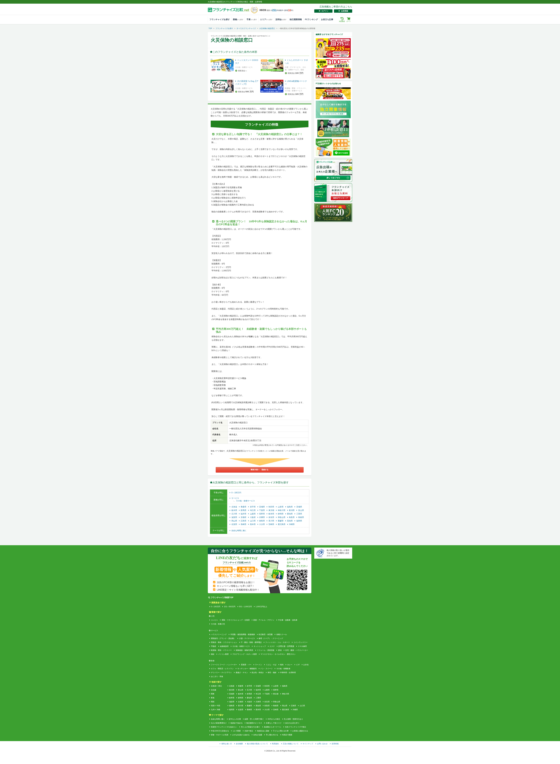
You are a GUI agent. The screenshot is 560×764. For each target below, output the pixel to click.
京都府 (244, 517)
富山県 (301, 510)
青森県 (244, 507)
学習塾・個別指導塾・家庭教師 (242, 634)
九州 (212, 710)
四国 (212, 706)
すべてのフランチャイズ (246, 28)
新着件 (289, 10)
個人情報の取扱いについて (257, 744)
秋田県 (271, 507)
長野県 (262, 514)
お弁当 (306, 665)
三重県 (299, 514)
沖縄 (218, 710)
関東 (212, 694)
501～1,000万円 (245, 607)
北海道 (234, 507)
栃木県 (234, 510)
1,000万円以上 (261, 607)
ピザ (298, 665)
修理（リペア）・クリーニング (271, 638)
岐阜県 (271, 514)
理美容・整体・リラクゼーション (224, 642)
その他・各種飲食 (283, 669)
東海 (212, 698)
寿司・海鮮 (272, 673)
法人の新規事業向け (219, 723)
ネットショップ (260, 646)
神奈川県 (282, 510)
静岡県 (281, 514)
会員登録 (344, 11)
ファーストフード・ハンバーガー (224, 665)
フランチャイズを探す (219, 19)
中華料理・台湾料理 (288, 673)
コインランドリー (300, 642)
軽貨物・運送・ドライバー (221, 650)
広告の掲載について (291, 744)
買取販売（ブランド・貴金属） (223, 638)
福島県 (290, 507)
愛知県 (290, 514)
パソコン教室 (223, 654)
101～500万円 (229, 607)
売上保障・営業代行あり (293, 719)
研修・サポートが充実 (219, 735)
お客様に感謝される (300, 731)
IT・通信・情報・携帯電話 (251, 642)
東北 (220, 686)
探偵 (279, 650)
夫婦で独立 (248, 731)
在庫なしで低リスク (273, 723)
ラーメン (258, 665)
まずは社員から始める (241, 735)
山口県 (253, 521)
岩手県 (253, 507)
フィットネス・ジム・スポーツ (277, 642)
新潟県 (292, 510)
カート (348, 21)
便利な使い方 (226, 744)
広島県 (244, 521)
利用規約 (275, 744)
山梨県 (253, 514)
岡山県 (234, 521)
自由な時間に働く (239, 530)
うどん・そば (271, 665)
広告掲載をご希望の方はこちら (336, 6)
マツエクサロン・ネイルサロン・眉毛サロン (278, 654)
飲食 (213, 661)
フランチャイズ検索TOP (222, 597)
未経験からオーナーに (272, 727)
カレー (289, 665)
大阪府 (253, 517)
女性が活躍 (257, 735)
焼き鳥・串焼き (258, 673)
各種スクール (281, 634)
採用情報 (335, 744)
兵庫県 (262, 517)
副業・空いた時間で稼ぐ (254, 719)
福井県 (244, 514)
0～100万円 (236, 493)
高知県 (290, 521)
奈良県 (271, 517)
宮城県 (262, 507)
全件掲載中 (277, 10)
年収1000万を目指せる (220, 731)
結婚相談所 (224, 646)
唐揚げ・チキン (242, 673)
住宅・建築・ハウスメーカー (296, 650)
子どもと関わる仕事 (281, 731)
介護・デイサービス (247, 638)
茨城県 (299, 507)
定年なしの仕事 (235, 719)
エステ (272, 646)
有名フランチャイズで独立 (295, 727)
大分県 (262, 524)
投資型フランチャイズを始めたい (224, 727)
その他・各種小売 (218, 624)
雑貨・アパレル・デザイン (263, 620)
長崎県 (244, 524)
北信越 (213, 690)
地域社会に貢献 (263, 731)
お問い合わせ (322, 744)
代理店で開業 (287, 735)
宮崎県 (271, 524)
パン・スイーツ (266, 669)
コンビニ (214, 620)
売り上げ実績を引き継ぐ (250, 727)
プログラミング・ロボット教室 (244, 654)
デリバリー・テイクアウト (221, 673)
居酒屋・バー (246, 665)
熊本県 (253, 524)
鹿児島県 (282, 524)
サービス (235, 498)
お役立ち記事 (327, 19)
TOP (210, 28)
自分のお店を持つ (292, 723)
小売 (213, 616)
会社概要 (239, 744)
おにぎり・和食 (217, 676)
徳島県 (262, 521)
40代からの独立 (274, 719)
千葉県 (262, 510)
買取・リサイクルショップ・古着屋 (236, 620)
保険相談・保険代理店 (244, 650)
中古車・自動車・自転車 (287, 620)
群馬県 (244, 510)
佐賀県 (234, 524)
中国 (218, 706)
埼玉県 (253, 510)
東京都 (271, 510)
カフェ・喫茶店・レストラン (222, 669)
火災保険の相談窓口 (267, 28)
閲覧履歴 (342, 21)
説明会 (281, 19)
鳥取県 (292, 517)
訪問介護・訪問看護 (286, 646)
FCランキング (311, 19)
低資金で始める (236, 723)
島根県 (301, 517)
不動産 (213, 646)
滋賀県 (234, 517)
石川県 (234, 514)
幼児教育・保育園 (266, 634)
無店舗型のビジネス (254, 723)
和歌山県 (282, 517)
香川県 (271, 521)
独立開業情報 (296, 19)
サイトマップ (308, 744)
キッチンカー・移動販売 (247, 669)
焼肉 (282, 665)
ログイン (324, 11)
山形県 (281, 507)
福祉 (212, 654)
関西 (212, 702)
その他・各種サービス (245, 501)
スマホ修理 (302, 646)
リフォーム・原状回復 (265, 650)
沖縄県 (292, 524)
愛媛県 (281, 521)
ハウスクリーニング (219, 634)
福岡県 (299, 521)
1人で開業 (237, 731)
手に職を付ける (272, 735)
